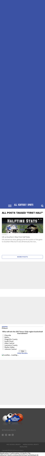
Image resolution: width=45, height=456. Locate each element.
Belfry (6, 337)
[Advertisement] (22, 101)
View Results (22, 353)
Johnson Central (10, 349)
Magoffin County (10, 339)
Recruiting (23, 447)
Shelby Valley (9, 347)
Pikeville (7, 335)
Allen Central (9, 343)
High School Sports (13, 444)
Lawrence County (10, 345)
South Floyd (8, 341)
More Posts (22, 257)
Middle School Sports (31, 444)
